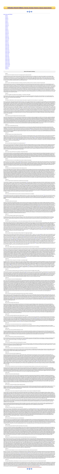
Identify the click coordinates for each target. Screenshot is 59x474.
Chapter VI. (6, 22)
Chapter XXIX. (7, 53)
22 (42, 226)
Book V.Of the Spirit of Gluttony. (8, 14)
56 (28, 452)
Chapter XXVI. (7, 49)
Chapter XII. (7, 30)
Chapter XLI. (7, 68)
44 (13, 297)
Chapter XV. (7, 34)
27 (23, 236)
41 (25, 272)
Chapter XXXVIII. (7, 64)
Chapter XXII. (7, 44)
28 (12, 238)
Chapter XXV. (7, 48)
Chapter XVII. (7, 37)
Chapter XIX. (7, 40)
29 (35, 238)
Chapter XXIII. (7, 45)
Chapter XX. (7, 41)
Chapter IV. (6, 19)
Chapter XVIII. (7, 38)
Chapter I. (6, 15)
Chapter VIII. (7, 25)
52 (7, 394)
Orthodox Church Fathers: (29, 7)
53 (36, 408)
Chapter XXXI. (7, 56)
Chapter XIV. (7, 33)
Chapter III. (6, 18)
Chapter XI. (6, 29)
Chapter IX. (6, 26)
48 (20, 321)
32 (15, 241)
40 (19, 267)
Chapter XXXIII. (7, 59)
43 (50, 290)
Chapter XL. (7, 67)
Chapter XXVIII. (7, 52)
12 (18, 139)
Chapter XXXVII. (7, 63)
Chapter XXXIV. (7, 60)
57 (19, 453)
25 (46, 229)
